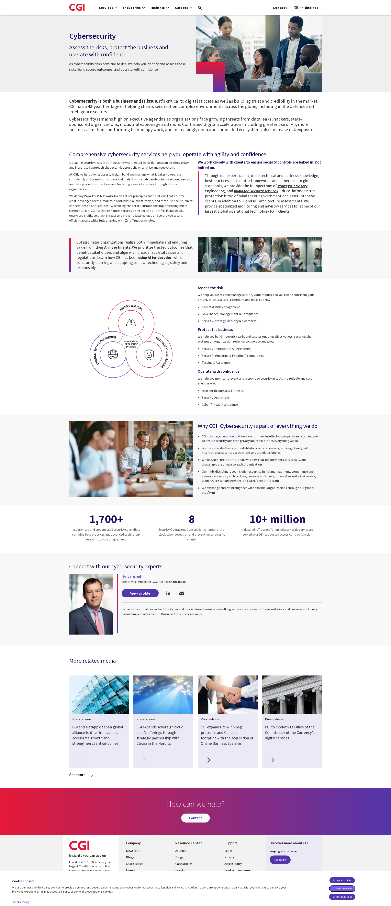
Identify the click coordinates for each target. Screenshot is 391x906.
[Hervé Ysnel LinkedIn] (168, 593)
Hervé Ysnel (131, 576)
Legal (228, 851)
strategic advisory (293, 185)
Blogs (130, 857)
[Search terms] (200, 8)
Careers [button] (181, 7)
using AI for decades (154, 257)
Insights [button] (158, 7)
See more (77, 774)
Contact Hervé (181, 593)
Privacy (229, 857)
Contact (280, 7)
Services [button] (106, 7)
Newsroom (133, 851)
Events (131, 870)
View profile (140, 593)
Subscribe (280, 860)
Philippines (309, 7)
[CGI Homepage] (77, 7)
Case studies (134, 864)
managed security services (256, 191)
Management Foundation (227, 436)
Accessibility (233, 864)
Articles (180, 851)
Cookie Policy (21, 902)
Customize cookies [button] (342, 888)
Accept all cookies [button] (342, 880)
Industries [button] (132, 7)
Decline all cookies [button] (342, 896)
